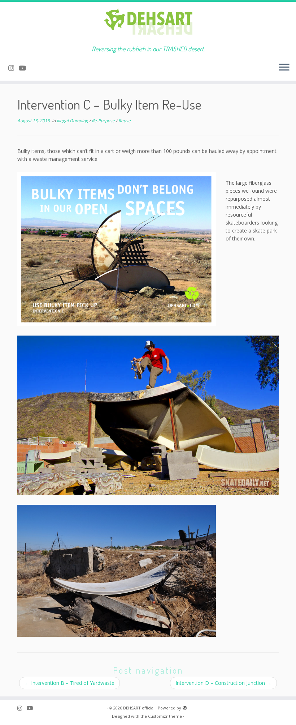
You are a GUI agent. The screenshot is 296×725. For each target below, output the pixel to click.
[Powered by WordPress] (184, 706)
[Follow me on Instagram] (13, 68)
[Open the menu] (284, 67)
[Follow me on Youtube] (25, 68)
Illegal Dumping (73, 121)
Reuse (124, 121)
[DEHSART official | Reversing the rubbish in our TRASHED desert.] (148, 23)
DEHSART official (138, 708)
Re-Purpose (104, 121)
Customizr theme (165, 716)
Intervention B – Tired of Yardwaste (69, 682)
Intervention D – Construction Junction (223, 682)
